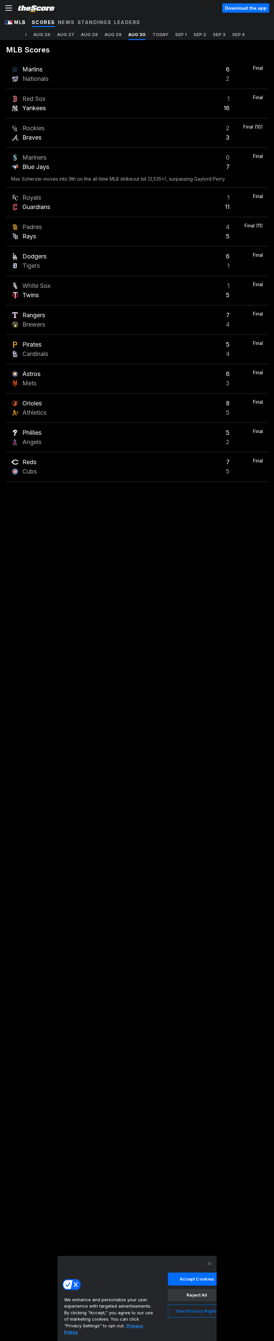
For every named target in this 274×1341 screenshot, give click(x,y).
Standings (95, 22)
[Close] (210, 1264)
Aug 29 (113, 34)
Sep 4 (238, 34)
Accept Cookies (197, 1279)
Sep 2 (199, 34)
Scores (43, 22)
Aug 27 (65, 34)
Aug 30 (137, 34)
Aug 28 (89, 34)
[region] (137, 1298)
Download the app (246, 8)
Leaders (127, 22)
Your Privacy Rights (197, 1311)
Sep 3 (219, 34)
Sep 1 (181, 34)
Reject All (196, 1295)
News (66, 22)
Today (160, 34)
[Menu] (8, 8)
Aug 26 (41, 34)
